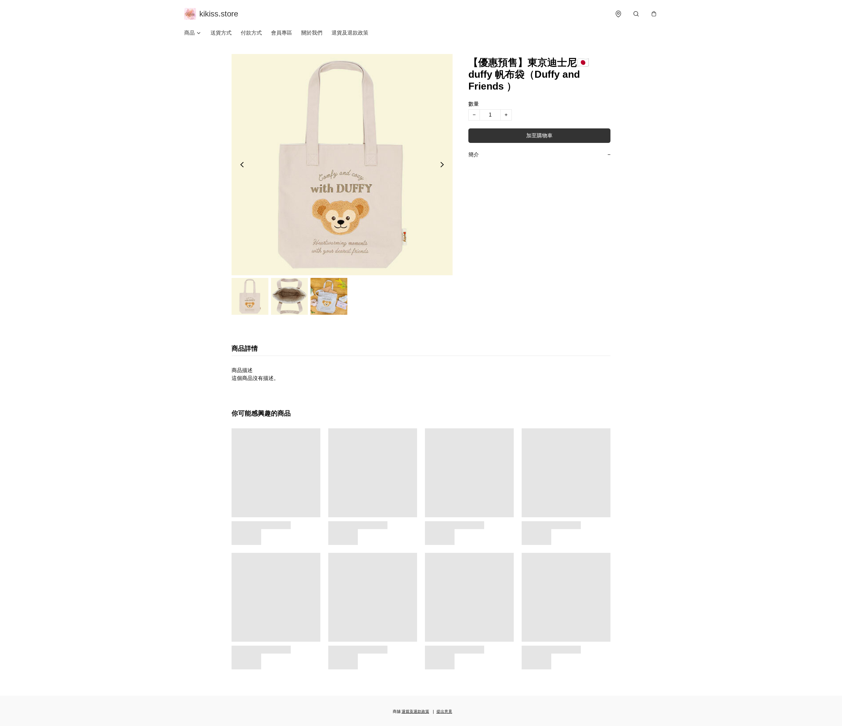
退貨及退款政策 (350, 33)
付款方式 (251, 33)
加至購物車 (539, 135)
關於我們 (311, 33)
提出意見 (444, 711)
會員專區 (281, 33)
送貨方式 (221, 33)
